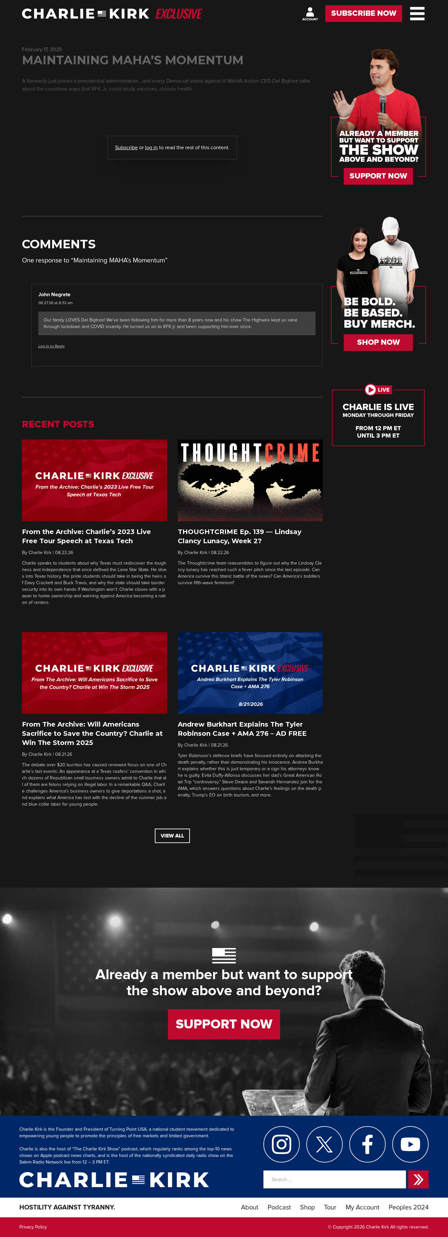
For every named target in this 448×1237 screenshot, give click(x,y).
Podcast (279, 1207)
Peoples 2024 (409, 1207)
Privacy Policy (33, 1227)
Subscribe (126, 147)
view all (172, 835)
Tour (330, 1207)
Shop (307, 1207)
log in (151, 147)
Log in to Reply (51, 346)
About (249, 1207)
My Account (362, 1207)
